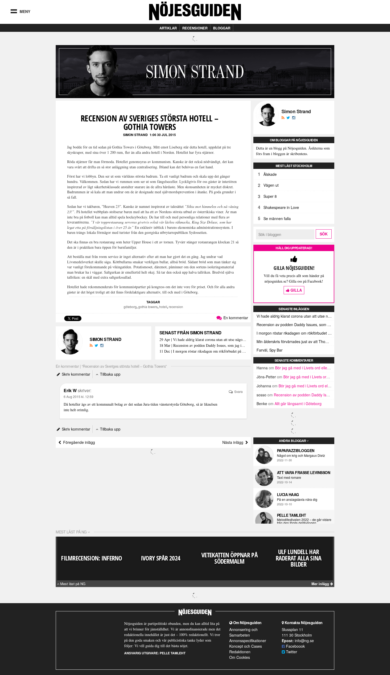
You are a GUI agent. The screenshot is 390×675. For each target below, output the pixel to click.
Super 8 (270, 196)
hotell (163, 306)
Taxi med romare (289, 477)
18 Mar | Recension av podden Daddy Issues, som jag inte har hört (202, 345)
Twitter (291, 651)
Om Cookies (239, 657)
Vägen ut (271, 185)
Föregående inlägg (78, 442)
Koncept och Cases (245, 646)
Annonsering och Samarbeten (243, 632)
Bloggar (221, 27)
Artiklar (168, 27)
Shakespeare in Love (281, 207)
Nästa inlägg (233, 442)
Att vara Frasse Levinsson (303, 472)
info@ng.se (304, 640)
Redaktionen (239, 651)
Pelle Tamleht (291, 515)
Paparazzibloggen (295, 450)
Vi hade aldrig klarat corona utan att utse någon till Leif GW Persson (295, 316)
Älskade (270, 174)
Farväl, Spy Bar (270, 350)
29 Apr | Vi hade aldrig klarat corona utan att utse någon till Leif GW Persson (202, 340)
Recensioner (194, 27)
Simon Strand (135, 134)
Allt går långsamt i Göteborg (298, 403)
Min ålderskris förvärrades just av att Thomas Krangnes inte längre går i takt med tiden (295, 341)
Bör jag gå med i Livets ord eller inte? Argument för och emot (326, 367)
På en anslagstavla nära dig (297, 499)
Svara (238, 391)
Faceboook (295, 646)
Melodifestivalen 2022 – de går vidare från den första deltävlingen (304, 521)
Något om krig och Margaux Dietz (301, 455)
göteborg (130, 306)
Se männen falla (277, 218)
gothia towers (148, 306)
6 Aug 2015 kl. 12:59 (78, 396)
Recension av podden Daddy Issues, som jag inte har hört (295, 324)
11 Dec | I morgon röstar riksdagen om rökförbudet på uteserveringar (202, 351)
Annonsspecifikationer (247, 640)
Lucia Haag (288, 494)
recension (176, 306)
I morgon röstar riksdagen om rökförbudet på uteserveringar (295, 333)
